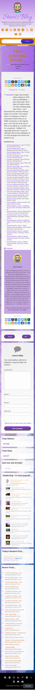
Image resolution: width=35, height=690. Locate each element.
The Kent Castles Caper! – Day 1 (13, 582)
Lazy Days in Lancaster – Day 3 (13, 596)
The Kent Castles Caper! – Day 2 (13, 577)
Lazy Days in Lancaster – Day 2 (13, 600)
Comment (8, 370)
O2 (13, 138)
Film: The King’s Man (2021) (19, 523)
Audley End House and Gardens (13, 623)
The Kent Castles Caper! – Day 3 (13, 573)
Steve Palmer (18, 66)
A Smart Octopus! (16, 501)
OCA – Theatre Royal (10, 614)
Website (7, 411)
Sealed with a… (9, 628)
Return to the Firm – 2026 (12, 619)
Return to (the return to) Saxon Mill (14, 609)
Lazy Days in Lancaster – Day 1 (13, 605)
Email (7, 403)
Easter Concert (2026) (11, 665)
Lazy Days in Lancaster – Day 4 (13, 591)
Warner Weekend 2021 (17, 541)
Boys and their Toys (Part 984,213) (14, 651)
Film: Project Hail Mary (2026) (13, 660)
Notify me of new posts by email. (18, 423)
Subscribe (28, 686)
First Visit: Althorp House (12, 586)
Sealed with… (15, 529)
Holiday (17, 68)
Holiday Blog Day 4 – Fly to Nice (13, 556)
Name (7, 394)
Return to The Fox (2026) (11, 656)
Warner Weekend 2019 (17, 488)
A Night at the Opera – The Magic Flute (15, 632)
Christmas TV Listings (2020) (19, 535)
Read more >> (19, 558)
